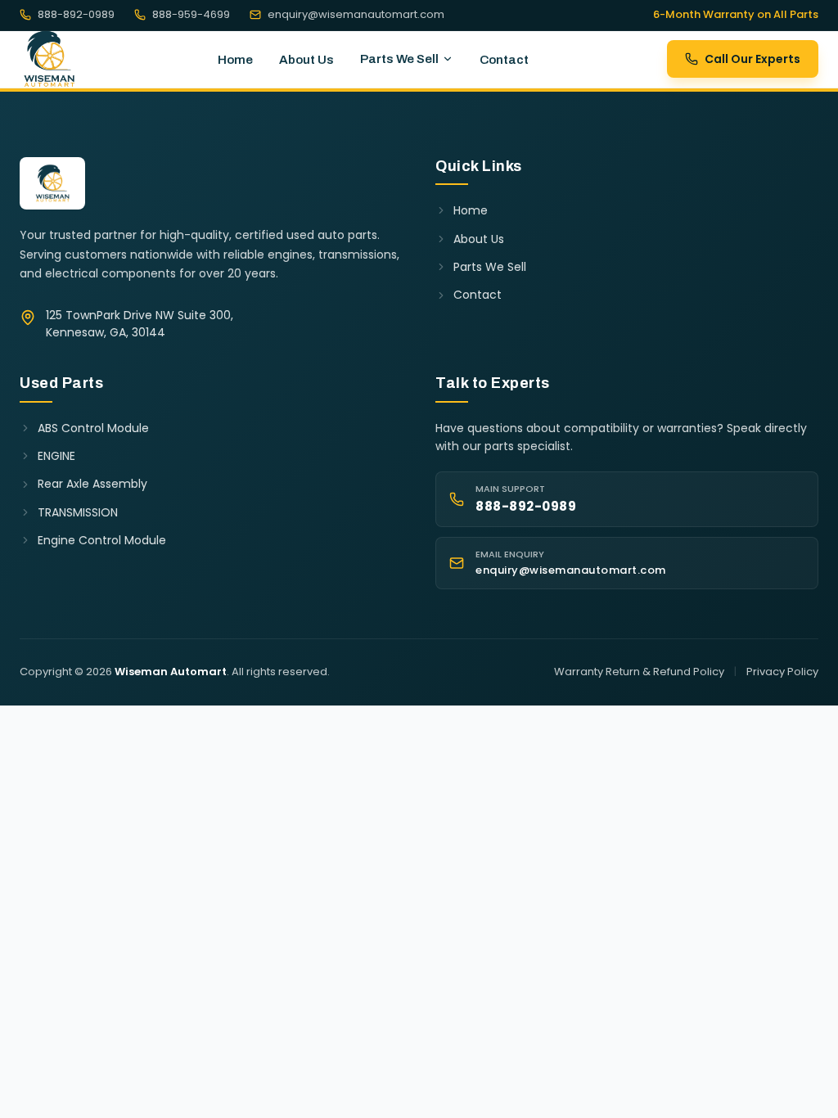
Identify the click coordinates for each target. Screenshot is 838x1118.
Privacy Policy (782, 671)
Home (235, 59)
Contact (504, 59)
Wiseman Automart (171, 671)
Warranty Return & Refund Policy (639, 671)
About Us (306, 59)
